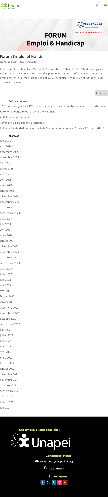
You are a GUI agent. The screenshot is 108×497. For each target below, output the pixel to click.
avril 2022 (6, 352)
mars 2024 (6, 235)
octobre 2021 (8, 385)
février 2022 (7, 363)
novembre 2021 (9, 379)
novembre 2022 (9, 313)
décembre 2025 (9, 151)
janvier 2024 (7, 240)
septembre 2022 (10, 324)
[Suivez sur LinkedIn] (54, 482)
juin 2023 (5, 279)
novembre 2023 (9, 252)
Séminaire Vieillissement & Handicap (22, 122)
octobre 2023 (8, 257)
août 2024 (6, 218)
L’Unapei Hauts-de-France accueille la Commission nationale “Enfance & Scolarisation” (52, 128)
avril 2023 (6, 291)
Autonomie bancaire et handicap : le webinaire (28, 111)
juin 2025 (5, 174)
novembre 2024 (9, 201)
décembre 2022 (9, 307)
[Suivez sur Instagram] (59, 482)
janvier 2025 (7, 190)
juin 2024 (5, 224)
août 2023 (6, 268)
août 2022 (6, 329)
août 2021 (6, 396)
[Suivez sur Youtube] (65, 482)
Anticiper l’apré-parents (14, 117)
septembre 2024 (10, 213)
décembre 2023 (9, 246)
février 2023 (7, 296)
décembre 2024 (9, 196)
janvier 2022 (7, 368)
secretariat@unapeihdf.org (56, 461)
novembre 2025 (9, 157)
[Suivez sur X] (48, 482)
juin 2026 (5, 140)
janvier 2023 (7, 302)
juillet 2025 (6, 168)
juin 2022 (5, 341)
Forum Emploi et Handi (21, 56)
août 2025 (6, 163)
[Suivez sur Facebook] (42, 482)
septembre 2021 (10, 391)
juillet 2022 (6, 335)
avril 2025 (6, 179)
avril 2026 (6, 146)
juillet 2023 (6, 274)
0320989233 (55, 468)
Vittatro (7, 62)
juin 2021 (5, 407)
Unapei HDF (31, 62)
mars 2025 (6, 185)
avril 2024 (6, 229)
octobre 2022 (8, 318)
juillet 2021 (6, 402)
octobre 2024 (8, 207)
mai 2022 (5, 346)
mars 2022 (6, 357)
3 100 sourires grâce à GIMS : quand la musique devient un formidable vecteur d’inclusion (54, 106)
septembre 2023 (10, 263)
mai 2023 (5, 285)
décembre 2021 (9, 374)
